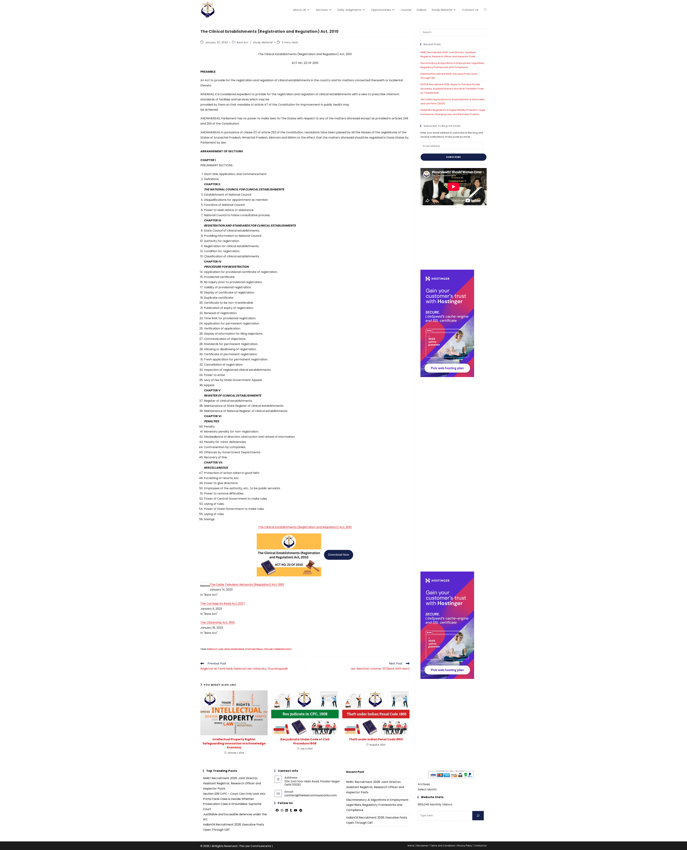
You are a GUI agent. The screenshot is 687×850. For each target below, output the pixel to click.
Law (220, 649)
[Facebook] (277, 810)
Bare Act (242, 42)
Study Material (262, 42)
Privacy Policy (464, 845)
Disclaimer (422, 845)
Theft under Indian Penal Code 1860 (376, 739)
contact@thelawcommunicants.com (310, 795)
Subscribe (453, 157)
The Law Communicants (278, 649)
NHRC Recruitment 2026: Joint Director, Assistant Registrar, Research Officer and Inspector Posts (232, 783)
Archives (424, 784)
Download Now (338, 555)
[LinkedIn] (286, 810)
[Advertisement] (453, 237)
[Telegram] (300, 810)
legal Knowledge (234, 649)
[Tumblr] (291, 810)
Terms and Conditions (442, 845)
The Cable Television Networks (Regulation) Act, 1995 (247, 584)
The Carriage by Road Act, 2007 (222, 603)
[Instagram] (282, 810)
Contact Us (480, 845)
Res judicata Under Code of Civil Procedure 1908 (304, 741)
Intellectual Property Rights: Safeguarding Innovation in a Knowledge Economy (234, 743)
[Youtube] (295, 810)
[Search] (478, 815)
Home (411, 845)
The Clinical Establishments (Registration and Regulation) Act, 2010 (305, 527)
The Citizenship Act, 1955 (217, 622)
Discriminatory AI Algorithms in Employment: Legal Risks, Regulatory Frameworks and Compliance (377, 805)
